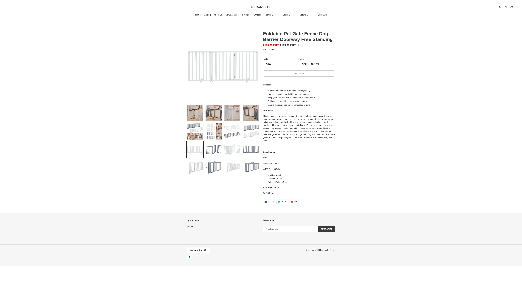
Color (266, 59)
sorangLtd (261, 6)
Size (302, 59)
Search (190, 227)
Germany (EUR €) (197, 250)
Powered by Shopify (327, 250)
